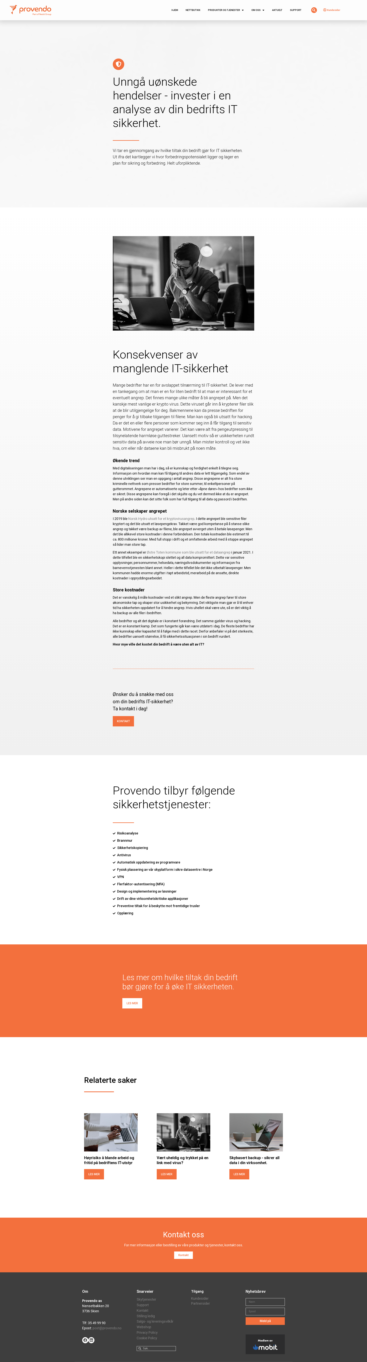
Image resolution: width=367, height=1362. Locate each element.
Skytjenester (146, 1299)
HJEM (174, 10)
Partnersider (200, 1303)
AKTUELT (277, 10)
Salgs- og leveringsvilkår (155, 1321)
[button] (123, 721)
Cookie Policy (147, 1338)
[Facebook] (85, 1340)
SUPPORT (295, 10)
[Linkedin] (91, 1340)
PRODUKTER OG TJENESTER (224, 10)
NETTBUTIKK (193, 10)
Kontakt (142, 1310)
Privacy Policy (147, 1332)
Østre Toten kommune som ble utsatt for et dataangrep (189, 552)
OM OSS (256, 10)
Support (143, 1305)
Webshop (144, 1327)
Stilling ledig (146, 1316)
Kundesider (200, 1298)
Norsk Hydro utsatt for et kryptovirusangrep (161, 519)
